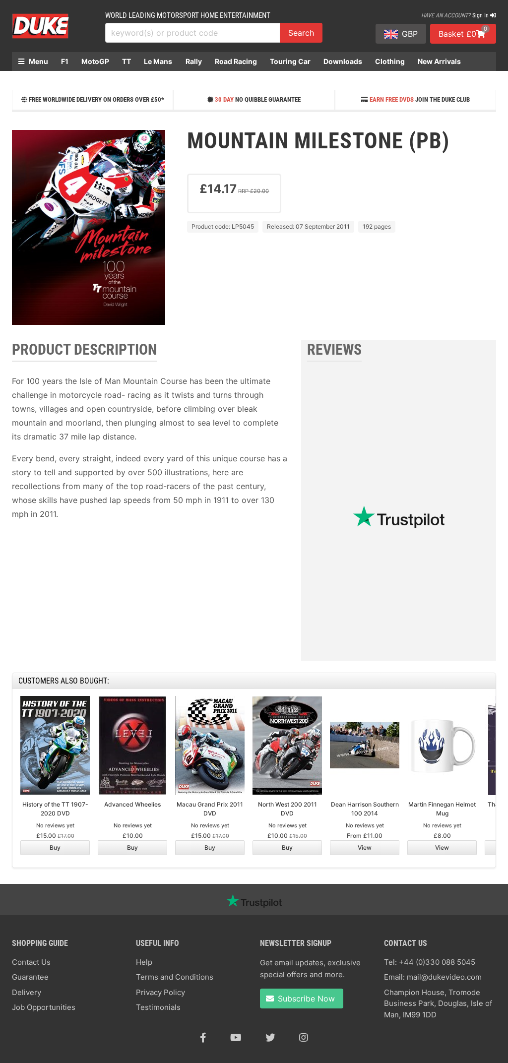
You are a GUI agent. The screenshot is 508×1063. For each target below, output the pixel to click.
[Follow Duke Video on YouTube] (236, 1038)
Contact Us (31, 962)
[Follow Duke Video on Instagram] (303, 1038)
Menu (37, 61)
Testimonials (158, 1007)
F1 (64, 61)
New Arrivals (439, 61)
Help (144, 962)
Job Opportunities (43, 1007)
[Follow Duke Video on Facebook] (203, 1038)
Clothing (390, 61)
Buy (55, 847)
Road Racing (236, 61)
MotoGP (95, 61)
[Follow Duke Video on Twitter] (270, 1038)
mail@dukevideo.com (444, 977)
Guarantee (30, 977)
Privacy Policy (160, 992)
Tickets (30, 80)
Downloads (342, 61)
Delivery (26, 992)
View (365, 847)
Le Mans (158, 61)
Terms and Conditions (174, 977)
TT (126, 61)
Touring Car (290, 61)
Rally (194, 61)
